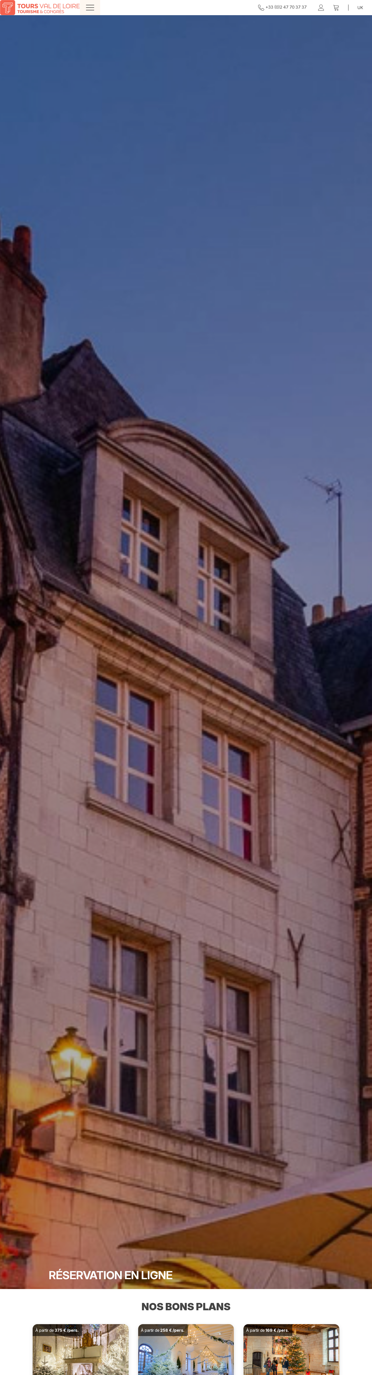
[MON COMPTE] (321, 7)
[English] (360, 8)
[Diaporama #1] (186, 652)
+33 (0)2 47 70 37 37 (286, 7)
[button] (336, 7)
